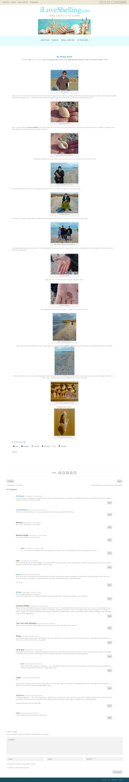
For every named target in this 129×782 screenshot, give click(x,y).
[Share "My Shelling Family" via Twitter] (64, 473)
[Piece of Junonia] (64, 435)
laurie (18, 574)
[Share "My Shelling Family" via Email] (75, 473)
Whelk (101, 59)
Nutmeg (80, 59)
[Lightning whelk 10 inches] (64, 90)
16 (105, 59)
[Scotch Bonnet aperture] (64, 153)
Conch (44, 59)
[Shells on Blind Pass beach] (64, 340)
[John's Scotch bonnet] (64, 122)
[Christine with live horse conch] (64, 183)
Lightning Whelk (72, 59)
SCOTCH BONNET (33, 127)
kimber (19, 592)
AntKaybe (20, 496)
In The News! (34, 2)
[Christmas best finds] (64, 401)
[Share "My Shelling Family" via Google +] (67, 473)
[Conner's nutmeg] (64, 274)
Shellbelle (20, 695)
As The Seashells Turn (65, 346)
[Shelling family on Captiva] (64, 242)
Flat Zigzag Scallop (52, 59)
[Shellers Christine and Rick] (64, 213)
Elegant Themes (18, 779)
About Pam (6, 2)
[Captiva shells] (64, 361)
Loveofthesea (21, 510)
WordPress (35, 779)
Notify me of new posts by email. (19, 768)
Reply (109, 502)
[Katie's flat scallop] (64, 304)
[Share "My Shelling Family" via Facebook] (60, 473)
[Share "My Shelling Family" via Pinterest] (71, 473)
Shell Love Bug (23, 2)
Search (13, 2)
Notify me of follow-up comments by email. (22, 764)
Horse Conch (63, 59)
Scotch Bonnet (93, 59)
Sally (18, 713)
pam (29, 59)
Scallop (86, 59)
